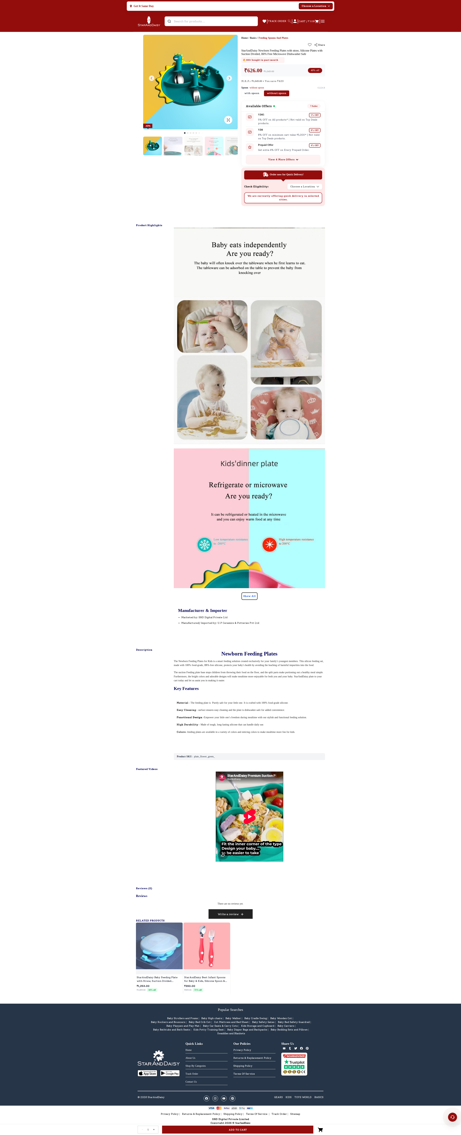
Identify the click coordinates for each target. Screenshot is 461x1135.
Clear (321, 87)
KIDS (289, 1097)
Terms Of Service (244, 1073)
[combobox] (211, 21)
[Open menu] (323, 21)
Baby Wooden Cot (281, 1018)
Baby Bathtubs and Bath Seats (171, 1029)
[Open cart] (320, 1129)
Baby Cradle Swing (255, 1018)
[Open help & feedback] (452, 1117)
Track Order (279, 1114)
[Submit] (169, 21)
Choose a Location (314, 6)
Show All (249, 596)
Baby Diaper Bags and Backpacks (247, 1029)
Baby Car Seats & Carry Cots (220, 1025)
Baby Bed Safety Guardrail (294, 1022)
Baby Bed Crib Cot (200, 1022)
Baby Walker (233, 1018)
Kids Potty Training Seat (208, 1029)
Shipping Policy (242, 1065)
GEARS (278, 1097)
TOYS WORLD (303, 1097)
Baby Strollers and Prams (182, 1018)
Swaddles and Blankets (231, 1033)
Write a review (228, 914)
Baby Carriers (286, 1025)
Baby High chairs (211, 1018)
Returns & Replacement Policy (252, 1058)
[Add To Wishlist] (310, 44)
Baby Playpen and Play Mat (183, 1025)
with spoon (251, 93)
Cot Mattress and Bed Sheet (231, 1022)
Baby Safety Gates (263, 1022)
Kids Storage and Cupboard (257, 1025)
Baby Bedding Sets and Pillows (289, 1029)
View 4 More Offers (281, 159)
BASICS (318, 1097)
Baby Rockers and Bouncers (168, 1022)
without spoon (276, 93)
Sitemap (295, 1114)
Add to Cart (238, 1129)
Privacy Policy (242, 1050)
